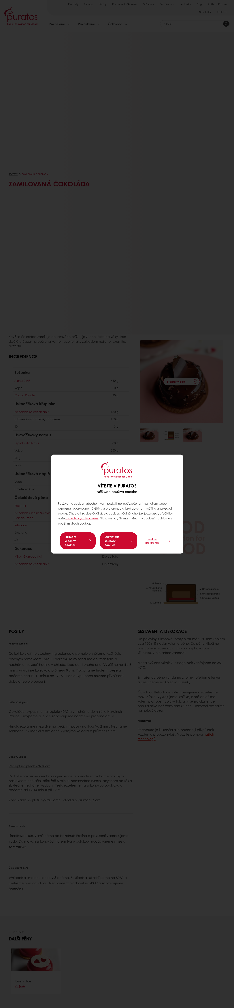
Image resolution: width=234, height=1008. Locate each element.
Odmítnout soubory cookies (112, 541)
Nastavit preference (152, 540)
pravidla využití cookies (81, 518)
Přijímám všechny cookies (70, 541)
